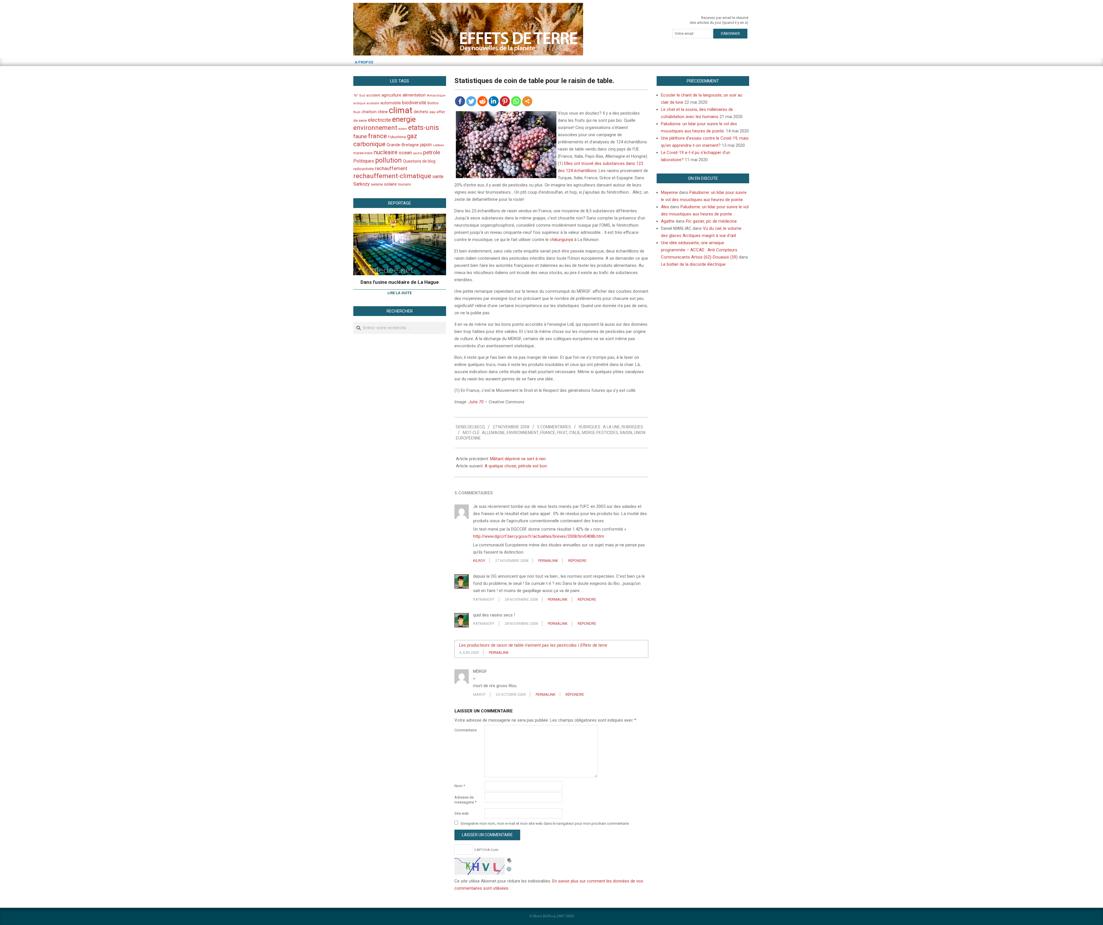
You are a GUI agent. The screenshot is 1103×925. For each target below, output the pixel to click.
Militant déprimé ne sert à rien (518, 458)
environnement (523, 432)
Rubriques (632, 427)
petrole (431, 152)
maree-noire (363, 153)
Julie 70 (475, 401)
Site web (461, 813)
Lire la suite (399, 293)
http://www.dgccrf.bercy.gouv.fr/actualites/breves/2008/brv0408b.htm (538, 536)
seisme (377, 184)
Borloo (433, 103)
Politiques (363, 161)
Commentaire (465, 730)
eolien (402, 129)
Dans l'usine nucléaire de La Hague (399, 282)
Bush (356, 112)
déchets (421, 111)
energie (404, 119)
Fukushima (397, 137)
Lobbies (438, 145)
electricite (379, 120)
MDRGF (588, 432)
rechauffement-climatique (392, 176)
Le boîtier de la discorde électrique (693, 264)
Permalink (548, 560)
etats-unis (423, 128)
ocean (405, 152)
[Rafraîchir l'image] (509, 868)
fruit (562, 432)
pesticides (607, 432)
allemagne (493, 432)
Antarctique (436, 95)
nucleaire (386, 152)
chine (383, 111)
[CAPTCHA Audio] (509, 861)
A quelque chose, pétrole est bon (516, 466)
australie (373, 103)
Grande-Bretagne (403, 144)
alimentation (414, 95)
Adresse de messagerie (465, 799)
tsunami (404, 184)
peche (417, 153)
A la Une (611, 427)
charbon (369, 111)
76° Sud (359, 95)
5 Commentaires (554, 427)
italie (574, 432)
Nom (459, 786)
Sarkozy (361, 184)
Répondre (577, 560)
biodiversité (414, 102)
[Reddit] (482, 101)
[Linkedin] (494, 101)
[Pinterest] (505, 101)
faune (360, 136)
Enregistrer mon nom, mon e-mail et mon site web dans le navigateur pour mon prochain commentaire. (545, 823)
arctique (359, 103)
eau (432, 112)
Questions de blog (419, 161)
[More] (527, 101)
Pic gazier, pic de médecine (711, 221)
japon (426, 144)
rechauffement (391, 168)
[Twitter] (471, 101)
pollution (388, 160)
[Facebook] (460, 101)
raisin (626, 432)
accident (373, 95)
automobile (390, 103)
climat (400, 110)
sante (437, 176)
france (547, 432)
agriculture (391, 95)
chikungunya (561, 239)
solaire (390, 184)
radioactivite (363, 169)
